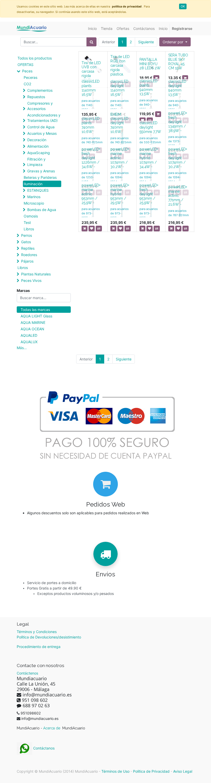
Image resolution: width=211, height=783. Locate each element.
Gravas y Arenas (41, 171)
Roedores (29, 254)
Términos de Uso (115, 771)
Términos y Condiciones (37, 631)
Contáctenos (27, 673)
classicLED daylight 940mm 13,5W (177, 87)
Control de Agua (41, 127)
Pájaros (27, 261)
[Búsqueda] (91, 41)
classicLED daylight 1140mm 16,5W (119, 87)
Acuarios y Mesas (42, 133)
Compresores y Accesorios (40, 106)
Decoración (36, 140)
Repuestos (36, 97)
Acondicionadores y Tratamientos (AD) (43, 118)
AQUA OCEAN (32, 329)
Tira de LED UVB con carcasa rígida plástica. (91, 71)
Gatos (26, 242)
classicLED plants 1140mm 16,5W (91, 87)
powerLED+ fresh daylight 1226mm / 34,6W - (91, 158)
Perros (26, 235)
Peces (27, 71)
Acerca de (52, 728)
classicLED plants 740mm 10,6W (91, 124)
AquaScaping (38, 152)
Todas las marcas (35, 309)
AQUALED (29, 335)
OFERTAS (25, 64)
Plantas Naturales (36, 274)
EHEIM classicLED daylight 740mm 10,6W (119, 123)
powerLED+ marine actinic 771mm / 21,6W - (177, 195)
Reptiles (27, 248)
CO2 (27, 84)
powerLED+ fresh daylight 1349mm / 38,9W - (177, 121)
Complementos (39, 90)
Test (27, 222)
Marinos (33, 197)
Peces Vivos (31, 280)
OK (183, 6)
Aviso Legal (182, 771)
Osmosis (31, 216)
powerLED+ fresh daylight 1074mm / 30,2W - (177, 158)
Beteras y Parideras (40, 177)
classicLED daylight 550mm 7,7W (150, 127)
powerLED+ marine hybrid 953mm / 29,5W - (119, 194)
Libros (29, 229)
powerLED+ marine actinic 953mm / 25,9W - (91, 194)
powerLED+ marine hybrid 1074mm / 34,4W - (148, 158)
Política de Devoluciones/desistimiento (49, 637)
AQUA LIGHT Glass (36, 316)
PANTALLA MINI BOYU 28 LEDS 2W (150, 63)
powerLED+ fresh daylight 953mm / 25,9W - (148, 194)
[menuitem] (92, 28)
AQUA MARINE (33, 322)
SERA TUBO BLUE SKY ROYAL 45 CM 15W (178, 61)
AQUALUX (29, 342)
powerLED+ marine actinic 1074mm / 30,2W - (119, 158)
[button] (175, 41)
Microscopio (34, 203)
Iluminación (33, 184)
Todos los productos (34, 58)
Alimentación (38, 146)
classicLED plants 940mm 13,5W (148, 87)
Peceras (30, 77)
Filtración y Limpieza (36, 162)
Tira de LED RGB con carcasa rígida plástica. (120, 65)
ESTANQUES (38, 190)
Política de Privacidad (151, 771)
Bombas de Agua (41, 209)
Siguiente (146, 42)
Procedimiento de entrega (38, 646)
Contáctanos (43, 748)
